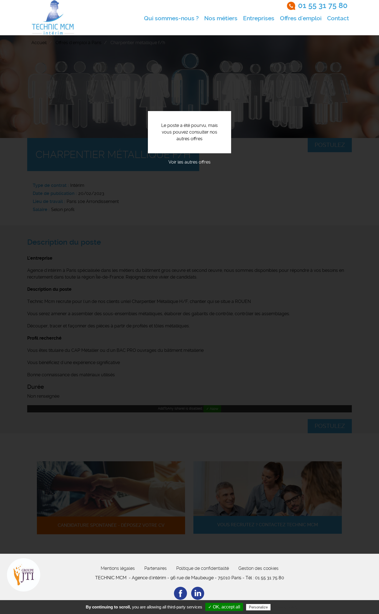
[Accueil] (53, 17)
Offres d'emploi (301, 18)
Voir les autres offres (189, 162)
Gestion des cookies (258, 568)
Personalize (258, 607)
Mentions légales (118, 568)
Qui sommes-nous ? (171, 18)
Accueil (39, 42)
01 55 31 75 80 (323, 5)
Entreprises (258, 18)
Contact (338, 18)
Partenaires (155, 568)
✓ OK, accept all (224, 607)
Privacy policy (285, 607)
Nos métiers (220, 18)
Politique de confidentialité (202, 568)
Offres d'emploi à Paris (78, 42)
